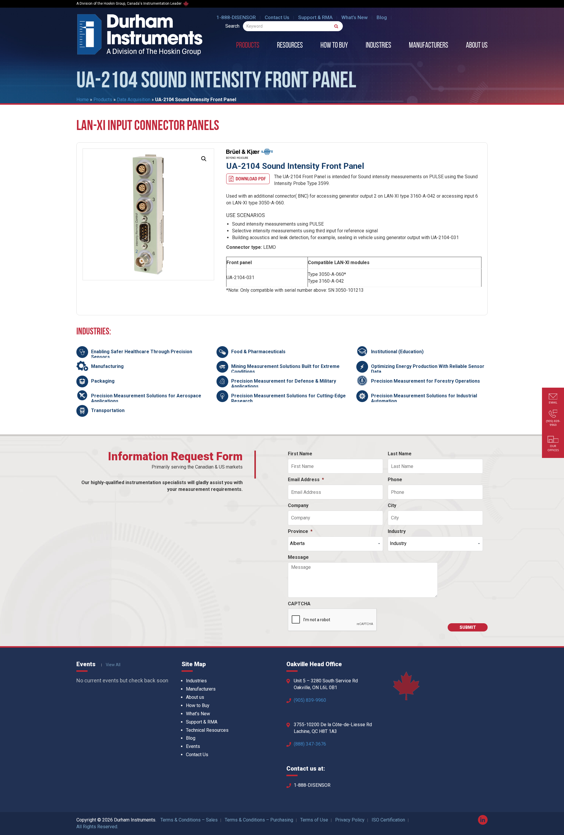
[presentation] (332, 620)
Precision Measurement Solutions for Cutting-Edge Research (288, 398)
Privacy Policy (350, 820)
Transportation (108, 410)
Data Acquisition (133, 99)
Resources (290, 46)
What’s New (354, 17)
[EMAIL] (553, 397)
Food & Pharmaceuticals (258, 351)
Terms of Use (314, 820)
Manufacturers (428, 46)
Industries (378, 46)
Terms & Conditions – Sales (189, 820)
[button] (204, 159)
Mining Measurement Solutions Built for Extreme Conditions (285, 369)
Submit (467, 627)
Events (193, 746)
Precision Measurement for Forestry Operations (425, 381)
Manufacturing (107, 366)
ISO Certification (388, 820)
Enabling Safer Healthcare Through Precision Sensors (141, 354)
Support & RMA (315, 17)
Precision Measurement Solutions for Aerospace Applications (146, 398)
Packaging (103, 381)
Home (82, 99)
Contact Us (277, 17)
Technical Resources (207, 730)
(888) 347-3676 (310, 744)
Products (247, 46)
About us (477, 46)
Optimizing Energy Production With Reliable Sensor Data (427, 369)
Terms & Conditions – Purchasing (259, 820)
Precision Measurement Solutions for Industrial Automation (424, 398)
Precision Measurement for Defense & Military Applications (283, 383)
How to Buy (334, 46)
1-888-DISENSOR (236, 17)
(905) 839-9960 (310, 700)
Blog (382, 17)
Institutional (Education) (397, 351)
